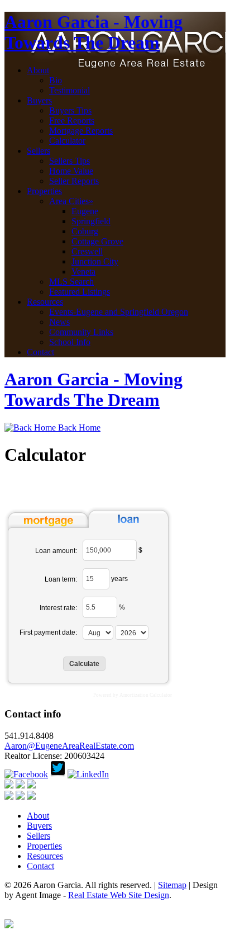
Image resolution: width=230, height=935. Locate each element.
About (38, 70)
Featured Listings (79, 291)
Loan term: (61, 579)
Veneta (83, 271)
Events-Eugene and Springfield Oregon (118, 312)
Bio (55, 80)
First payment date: (48, 632)
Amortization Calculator (145, 695)
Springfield (91, 221)
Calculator (67, 140)
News (59, 322)
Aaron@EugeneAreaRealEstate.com (69, 745)
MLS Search (71, 281)
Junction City (94, 261)
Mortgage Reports (81, 130)
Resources (45, 301)
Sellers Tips (69, 161)
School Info (69, 342)
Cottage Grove (97, 241)
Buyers (39, 100)
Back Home (78, 427)
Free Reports (71, 120)
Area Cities (71, 201)
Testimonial (69, 90)
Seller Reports (74, 181)
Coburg (84, 231)
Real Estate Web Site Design (118, 895)
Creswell (87, 251)
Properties (44, 191)
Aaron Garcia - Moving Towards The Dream (93, 32)
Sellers (38, 150)
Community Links (81, 332)
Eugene (84, 211)
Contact (40, 352)
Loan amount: (56, 551)
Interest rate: (58, 608)
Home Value (71, 171)
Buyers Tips (70, 110)
